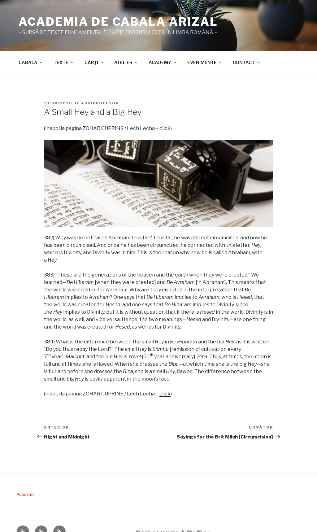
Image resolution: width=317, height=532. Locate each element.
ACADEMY (160, 62)
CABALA (28, 62)
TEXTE (61, 62)
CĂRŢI (91, 62)
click (165, 128)
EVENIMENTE (202, 62)
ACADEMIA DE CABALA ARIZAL (118, 21)
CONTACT (244, 62)
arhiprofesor (100, 103)
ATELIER (123, 62)
